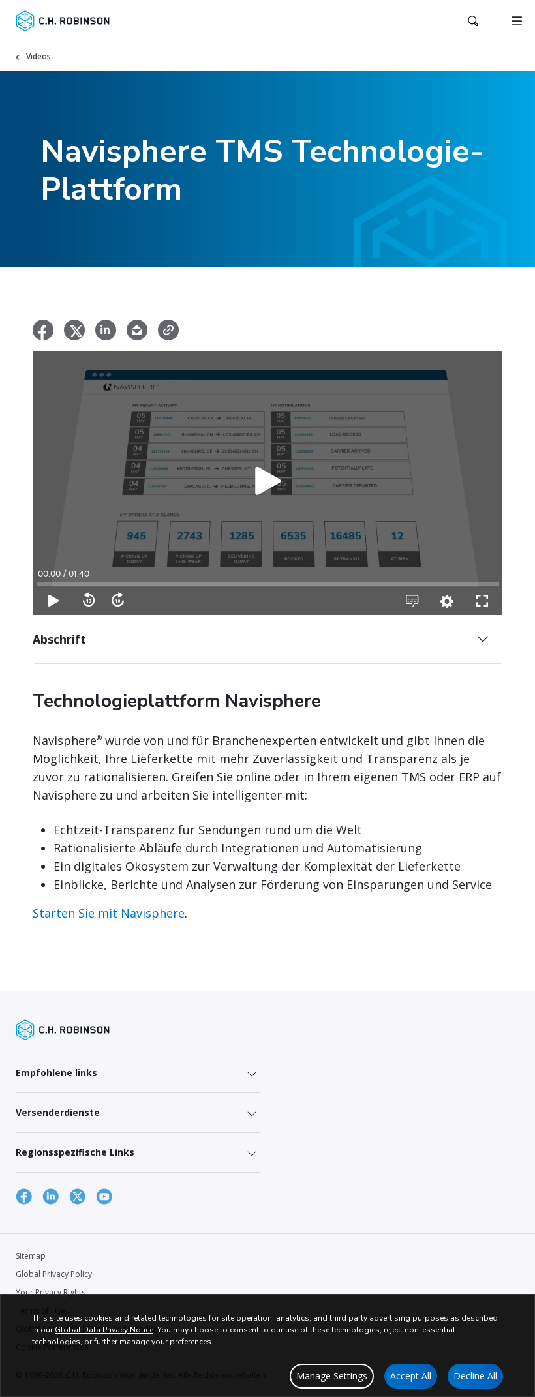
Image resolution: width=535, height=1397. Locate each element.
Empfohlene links (56, 1072)
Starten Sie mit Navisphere (109, 913)
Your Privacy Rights (50, 1292)
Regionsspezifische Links (75, 1152)
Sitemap (31, 1255)
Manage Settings (331, 1376)
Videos (38, 56)
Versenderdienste (58, 1112)
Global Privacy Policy (54, 1274)
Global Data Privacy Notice (104, 1330)
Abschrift (59, 639)
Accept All (410, 1376)
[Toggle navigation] (516, 20)
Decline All (475, 1376)
